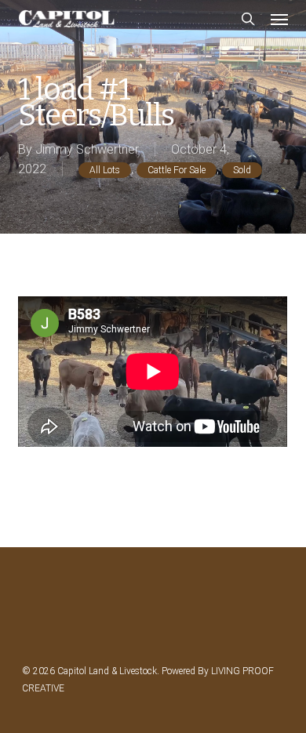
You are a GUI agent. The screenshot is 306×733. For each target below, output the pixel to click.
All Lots (104, 170)
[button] (279, 19)
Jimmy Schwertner (87, 149)
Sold (242, 170)
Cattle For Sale (177, 170)
